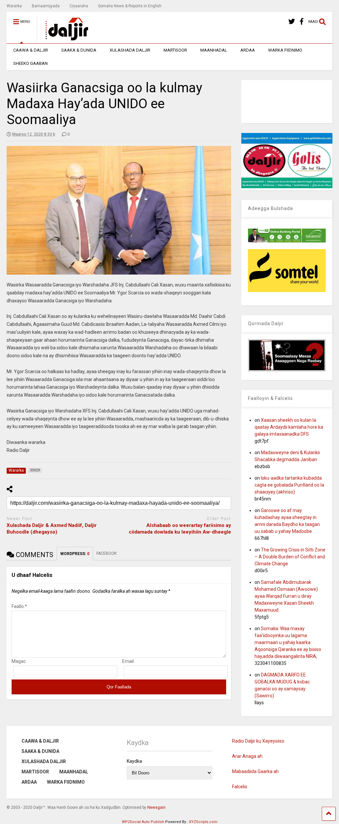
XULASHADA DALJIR (130, 50)
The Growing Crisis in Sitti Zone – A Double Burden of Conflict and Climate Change (290, 556)
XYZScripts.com (203, 822)
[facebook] (301, 22)
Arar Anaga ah (247, 756)
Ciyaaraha (79, 6)
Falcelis (239, 786)
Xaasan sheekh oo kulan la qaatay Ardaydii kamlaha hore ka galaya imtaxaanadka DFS (289, 427)
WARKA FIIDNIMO (285, 50)
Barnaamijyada (46, 6)
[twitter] (291, 22)
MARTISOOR (175, 50)
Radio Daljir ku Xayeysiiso (258, 741)
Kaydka (134, 761)
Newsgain (156, 807)
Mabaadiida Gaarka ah (255, 771)
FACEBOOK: (107, 553)
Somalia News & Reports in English (130, 6)
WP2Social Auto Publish (143, 822)
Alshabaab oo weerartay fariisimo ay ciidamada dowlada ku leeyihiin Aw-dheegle (180, 528)
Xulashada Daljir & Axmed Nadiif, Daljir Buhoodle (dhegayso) (52, 528)
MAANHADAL (213, 50)
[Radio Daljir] (63, 38)
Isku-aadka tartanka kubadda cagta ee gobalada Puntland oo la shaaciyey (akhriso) (289, 485)
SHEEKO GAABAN (30, 63)
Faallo (19, 606)
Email (128, 661)
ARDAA (247, 50)
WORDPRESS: (74, 553)
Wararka (14, 6)
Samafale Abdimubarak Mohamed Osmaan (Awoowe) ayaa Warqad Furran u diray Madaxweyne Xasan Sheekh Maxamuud (286, 596)
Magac (19, 661)
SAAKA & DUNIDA (78, 50)
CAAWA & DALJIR (30, 50)
